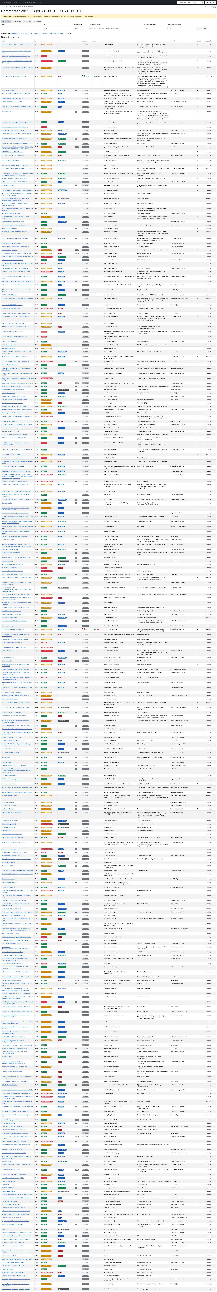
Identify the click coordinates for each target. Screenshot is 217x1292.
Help (40, 2)
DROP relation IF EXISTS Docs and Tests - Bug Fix (15, 326)
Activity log (213, 7)
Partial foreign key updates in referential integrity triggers (18, 912)
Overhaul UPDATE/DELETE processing (12, 305)
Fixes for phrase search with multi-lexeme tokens (15, 669)
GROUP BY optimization (8, 90)
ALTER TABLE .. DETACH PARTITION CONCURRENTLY (17, 449)
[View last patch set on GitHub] (82, 76)
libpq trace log (6, 757)
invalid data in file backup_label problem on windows (16, 937)
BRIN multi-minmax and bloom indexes (12, 260)
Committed (14, 33)
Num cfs (199, 41)
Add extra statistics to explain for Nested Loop (15, 484)
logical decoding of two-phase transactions (14, 842)
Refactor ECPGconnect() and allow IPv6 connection (16, 1211)
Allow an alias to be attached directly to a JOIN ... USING (17, 143)
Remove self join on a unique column (12, 101)
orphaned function (7, 661)
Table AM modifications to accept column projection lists (17, 874)
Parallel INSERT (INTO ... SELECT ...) (12, 650)
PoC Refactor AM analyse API (10, 820)
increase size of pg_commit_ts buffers (12, 952)
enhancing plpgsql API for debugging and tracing (15, 399)
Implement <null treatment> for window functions (15, 361)
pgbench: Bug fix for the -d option (11, 1217)
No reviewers (17, 21)
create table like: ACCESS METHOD (11, 712)
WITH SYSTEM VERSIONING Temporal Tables (14, 178)
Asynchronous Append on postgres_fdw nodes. (15, 238)
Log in (207, 7)
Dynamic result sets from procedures (12, 834)
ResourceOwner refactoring (9, 617)
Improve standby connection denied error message (16, 246)
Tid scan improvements (8, 879)
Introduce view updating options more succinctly (15, 513)
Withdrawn (37, 33)
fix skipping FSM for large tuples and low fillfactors (16, 1239)
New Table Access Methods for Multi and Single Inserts (17, 729)
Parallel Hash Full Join (8, 809)
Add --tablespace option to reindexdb (12, 1224)
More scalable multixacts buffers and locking (14, 356)
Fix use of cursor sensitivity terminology (13, 1242)
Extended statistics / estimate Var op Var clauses (15, 607)
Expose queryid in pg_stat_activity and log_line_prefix (16, 122)
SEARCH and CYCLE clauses (10, 294)
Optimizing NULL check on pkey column (13, 413)
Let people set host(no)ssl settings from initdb (14, 852)
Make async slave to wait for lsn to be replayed (15, 44)
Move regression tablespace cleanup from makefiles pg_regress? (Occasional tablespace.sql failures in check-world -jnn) (16, 770)
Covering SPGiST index (8, 393)
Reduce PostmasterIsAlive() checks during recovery (16, 471)
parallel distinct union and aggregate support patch (16, 491)
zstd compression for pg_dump (10, 752)
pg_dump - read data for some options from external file (17, 298)
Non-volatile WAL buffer (8, 348)
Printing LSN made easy (8, 657)
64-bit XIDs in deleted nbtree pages (12, 1126)
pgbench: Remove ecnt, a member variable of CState (16, 1232)
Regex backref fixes (7, 1269)
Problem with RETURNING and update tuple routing (16, 313)
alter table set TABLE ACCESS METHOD (13, 1265)
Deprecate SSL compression (10, 1201)
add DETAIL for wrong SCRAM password (13, 1272)
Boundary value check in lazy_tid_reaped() (13, 427)
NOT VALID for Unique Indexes (10, 933)
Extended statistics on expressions (11, 611)
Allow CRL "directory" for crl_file (10, 431)
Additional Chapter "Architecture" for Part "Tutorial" (16, 271)
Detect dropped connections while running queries (16, 1279)
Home (3, 2)
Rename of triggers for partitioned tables (13, 955)
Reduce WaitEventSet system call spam (13, 221)
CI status (84, 41)
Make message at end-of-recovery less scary (14, 231)
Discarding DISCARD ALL (9, 862)
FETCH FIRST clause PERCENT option (12, 152)
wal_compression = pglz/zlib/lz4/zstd (12, 1246)
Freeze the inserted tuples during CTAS (13, 1178)
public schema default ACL (9, 1255)
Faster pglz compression (8, 784)
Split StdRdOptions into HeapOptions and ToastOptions (17, 190)
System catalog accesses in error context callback (16, 1006)
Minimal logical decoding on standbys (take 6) (14, 1066)
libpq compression (7, 503)
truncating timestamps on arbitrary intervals (14, 225)
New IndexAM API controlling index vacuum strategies (17, 787)
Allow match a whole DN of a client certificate (14, 621)
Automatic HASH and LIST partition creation (14, 406)
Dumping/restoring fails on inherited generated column (17, 409)
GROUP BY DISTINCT (8, 1187)
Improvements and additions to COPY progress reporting (17, 1106)
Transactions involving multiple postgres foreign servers (17, 67)
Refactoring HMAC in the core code (11, 737)
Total (67, 33)
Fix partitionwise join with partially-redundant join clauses (17, 168)
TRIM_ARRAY (5, 1184)
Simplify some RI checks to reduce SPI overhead (15, 976)
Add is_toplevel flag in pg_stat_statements (13, 779)
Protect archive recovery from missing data (14, 715)
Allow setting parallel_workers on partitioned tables (16, 1144)
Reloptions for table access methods (12, 458)
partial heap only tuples (8, 1123)
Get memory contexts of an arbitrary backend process (17, 437)
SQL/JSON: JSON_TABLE (9, 805)
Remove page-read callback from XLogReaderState (16, 133)
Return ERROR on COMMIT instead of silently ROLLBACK (17, 256)
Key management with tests (9, 882)
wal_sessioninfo (6, 830)
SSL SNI (4, 1229)
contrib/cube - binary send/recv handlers (13, 1207)
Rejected (45, 33)
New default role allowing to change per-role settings (16, 859)
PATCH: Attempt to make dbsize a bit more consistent (17, 416)
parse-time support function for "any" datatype (15, 127)
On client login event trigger (9, 795)
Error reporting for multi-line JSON (11, 980)
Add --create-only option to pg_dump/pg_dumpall (15, 1289)
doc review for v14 (7, 762)
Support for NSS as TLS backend (11, 308)
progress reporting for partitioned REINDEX (14, 1153)
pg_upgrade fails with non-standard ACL (13, 155)
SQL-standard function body (10, 364)
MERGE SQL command (8, 865)
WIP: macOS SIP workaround (10, 699)
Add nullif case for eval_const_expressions (13, 614)
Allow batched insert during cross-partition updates (16, 1164)
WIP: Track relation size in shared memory (13, 915)
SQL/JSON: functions (8, 802)
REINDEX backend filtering (9, 775)
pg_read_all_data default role (10, 421)
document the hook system (9, 849)
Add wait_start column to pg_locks (11, 749)
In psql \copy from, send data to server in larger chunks (17, 1090)
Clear (204, 28)
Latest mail (208, 41)
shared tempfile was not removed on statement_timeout (17, 383)
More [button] (35, 2)
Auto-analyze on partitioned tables (11, 243)
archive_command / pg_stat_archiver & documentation (17, 1236)
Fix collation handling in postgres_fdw (12, 403)
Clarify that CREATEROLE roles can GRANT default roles (17, 870)
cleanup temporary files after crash (11, 552)
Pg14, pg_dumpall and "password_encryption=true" (16, 940)
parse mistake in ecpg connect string (12, 1071)
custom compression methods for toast (12, 574)
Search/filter (6, 21)
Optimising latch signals (8, 626)
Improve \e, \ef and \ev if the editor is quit (13, 740)
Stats (94, 41)
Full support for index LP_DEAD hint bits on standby (16, 972)
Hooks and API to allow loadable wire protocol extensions (17, 1259)
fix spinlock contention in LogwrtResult (12, 454)
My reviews (37, 21)
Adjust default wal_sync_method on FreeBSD (14, 900)
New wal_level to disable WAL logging (12, 564)
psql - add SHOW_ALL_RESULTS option (13, 130)
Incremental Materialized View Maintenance (14, 138)
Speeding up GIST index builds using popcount (15, 1275)
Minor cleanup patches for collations (12, 1149)
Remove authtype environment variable (13, 1262)
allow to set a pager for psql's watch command (15, 268)
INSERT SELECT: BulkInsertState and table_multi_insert (17, 281)
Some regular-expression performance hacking (15, 1133)
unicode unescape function (9, 341)
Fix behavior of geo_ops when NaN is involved (14, 434)
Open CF (23, 2)
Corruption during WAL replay (10, 250)
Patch (3, 41)
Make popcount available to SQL (11, 855)
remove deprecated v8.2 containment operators (15, 1048)
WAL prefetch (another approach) (11, 213)
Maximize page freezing (8, 827)
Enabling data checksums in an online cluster (14, 336)
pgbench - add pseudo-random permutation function (16, 106)
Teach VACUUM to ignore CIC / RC (11, 943)
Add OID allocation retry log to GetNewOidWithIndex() (17, 792)
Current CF (17, 2)
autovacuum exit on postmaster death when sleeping (16, 725)
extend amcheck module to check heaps (13, 389)
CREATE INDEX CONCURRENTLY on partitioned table (16, 577)
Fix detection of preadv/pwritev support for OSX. (15, 1081)
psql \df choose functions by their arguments (14, 536)
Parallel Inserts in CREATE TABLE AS (12, 642)
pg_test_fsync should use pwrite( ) (11, 908)
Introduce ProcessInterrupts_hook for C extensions (16, 993)
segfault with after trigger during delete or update (15, 1214)
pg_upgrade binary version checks (11, 1204)
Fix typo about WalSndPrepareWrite (12, 963)
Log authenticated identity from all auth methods (15, 1111)
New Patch (9, 2)
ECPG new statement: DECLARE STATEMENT (14, 181)
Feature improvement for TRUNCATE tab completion (16, 1197)
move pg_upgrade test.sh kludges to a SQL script (15, 695)
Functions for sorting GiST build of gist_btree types (16, 594)
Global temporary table (8, 185)
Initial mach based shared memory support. (14, 647)
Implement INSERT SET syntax (10, 160)
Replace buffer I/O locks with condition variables (15, 1221)
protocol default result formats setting (12, 571)
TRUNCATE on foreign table (9, 1085)
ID (35, 41)
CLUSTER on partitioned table (10, 549)
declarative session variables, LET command (14, 76)
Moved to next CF (25, 33)
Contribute (211, 2)
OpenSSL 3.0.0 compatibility (10, 567)
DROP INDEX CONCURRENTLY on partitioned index (16, 557)
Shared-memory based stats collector (12, 98)
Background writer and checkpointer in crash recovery (17, 424)
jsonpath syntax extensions (9, 228)
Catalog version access (8, 1191)
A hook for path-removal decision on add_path (15, 165)
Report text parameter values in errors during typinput (17, 1194)
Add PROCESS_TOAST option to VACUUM (13, 1036)
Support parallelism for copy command (12, 331)
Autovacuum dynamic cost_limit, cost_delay (14, 1129)
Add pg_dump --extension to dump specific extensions (17, 1011)
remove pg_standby (7, 561)
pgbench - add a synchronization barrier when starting (17, 284)
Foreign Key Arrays (7, 1056)
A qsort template (6, 1161)
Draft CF (29, 2)
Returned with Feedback (56, 33)
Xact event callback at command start (12, 692)
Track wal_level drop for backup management (14, 1174)
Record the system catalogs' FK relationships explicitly (17, 1045)
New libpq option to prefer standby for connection (16, 93)
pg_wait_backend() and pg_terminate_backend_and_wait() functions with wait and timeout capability (16, 589)
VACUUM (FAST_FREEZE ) (9, 824)
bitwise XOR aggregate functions (11, 1120)
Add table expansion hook (9, 345)
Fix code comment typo (8, 887)
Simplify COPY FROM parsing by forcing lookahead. (16, 1093)
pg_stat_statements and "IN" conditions (13, 629)
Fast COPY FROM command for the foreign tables (15, 316)
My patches (27, 21)
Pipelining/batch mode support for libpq (13, 466)
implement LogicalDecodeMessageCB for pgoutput (16, 386)
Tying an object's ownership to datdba (12, 837)
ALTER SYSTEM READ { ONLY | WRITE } (13, 323)
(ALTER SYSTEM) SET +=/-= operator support (14, 481)
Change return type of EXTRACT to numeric (14, 396)
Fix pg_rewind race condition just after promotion (15, 707)
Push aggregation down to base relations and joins (16, 56)
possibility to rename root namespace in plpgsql (15, 639)
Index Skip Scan (6, 111)
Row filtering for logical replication (11, 812)
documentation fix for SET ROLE (11, 1169)
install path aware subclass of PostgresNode (14, 765)
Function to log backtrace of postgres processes (15, 702)
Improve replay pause (8, 539)
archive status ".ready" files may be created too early (16, 253)
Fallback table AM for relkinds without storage (14, 1141)
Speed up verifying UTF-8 (9, 1181)
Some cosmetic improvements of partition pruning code (17, 499)
